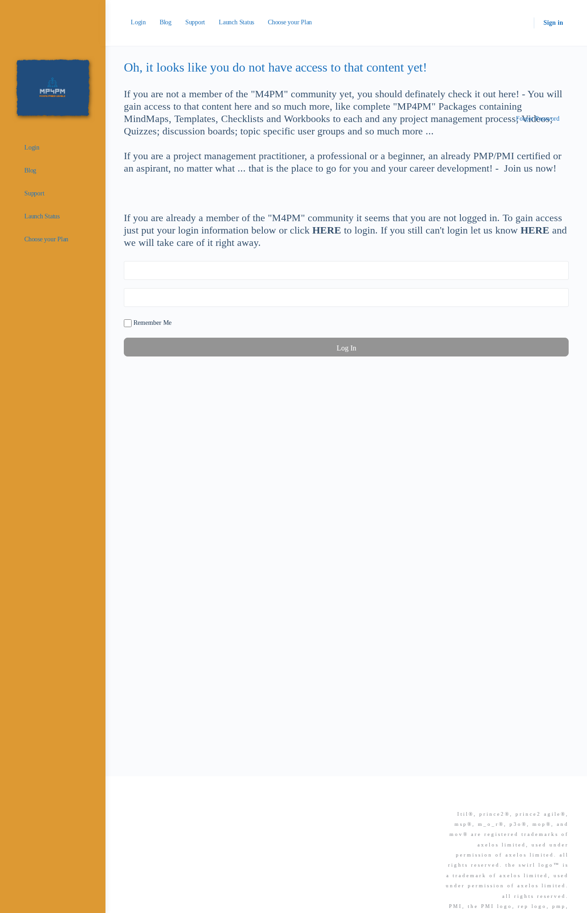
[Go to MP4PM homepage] (52, 87)
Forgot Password (537, 118)
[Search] (521, 22)
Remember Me (152, 322)
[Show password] (560, 297)
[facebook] (530, 798)
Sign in (553, 22)
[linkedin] (546, 798)
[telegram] (563, 798)
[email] (513, 798)
